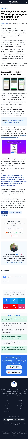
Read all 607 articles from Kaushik (14, 262)
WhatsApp (4, 215)
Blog (7, 400)
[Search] (26, 2)
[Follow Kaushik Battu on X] (19, 254)
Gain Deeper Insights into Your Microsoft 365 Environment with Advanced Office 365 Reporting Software (13, 330)
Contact (7, 406)
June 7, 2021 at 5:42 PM (19, 277)
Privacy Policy (20, 406)
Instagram (18, 212)
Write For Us (7, 408)
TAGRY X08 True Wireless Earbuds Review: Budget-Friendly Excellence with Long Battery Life (13, 349)
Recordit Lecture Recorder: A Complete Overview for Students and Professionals (12, 337)
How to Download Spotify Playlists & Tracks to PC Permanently (13, 342)
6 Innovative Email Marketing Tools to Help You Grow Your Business (14, 324)
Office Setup (7, 411)
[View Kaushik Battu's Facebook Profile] (17, 254)
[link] (17, 254)
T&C (21, 408)
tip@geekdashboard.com (14, 420)
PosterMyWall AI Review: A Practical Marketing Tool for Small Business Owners (13, 318)
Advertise (20, 400)
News (6, 8)
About (7, 403)
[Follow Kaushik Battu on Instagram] (21, 254)
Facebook (12, 212)
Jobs (21, 403)
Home (2, 8)
